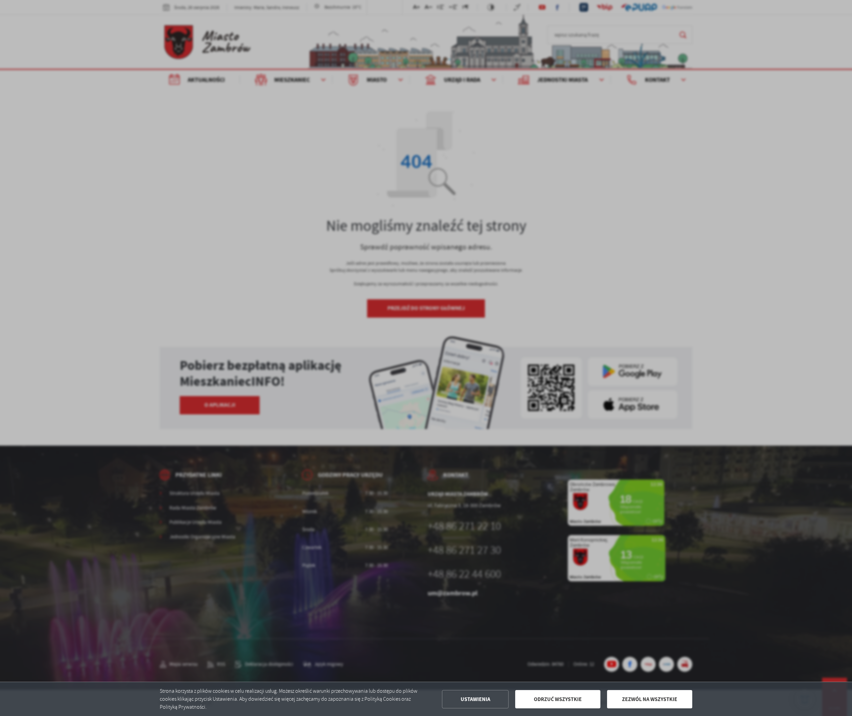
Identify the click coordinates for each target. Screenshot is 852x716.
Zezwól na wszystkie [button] (649, 699)
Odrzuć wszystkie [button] (558, 699)
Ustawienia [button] (475, 699)
